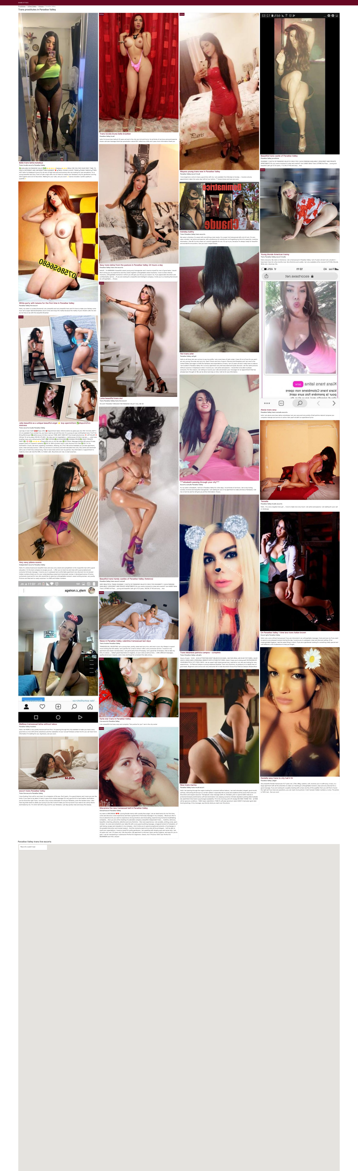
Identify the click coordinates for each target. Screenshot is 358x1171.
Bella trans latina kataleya (31, 163)
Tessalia (264, 501)
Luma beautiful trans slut (111, 398)
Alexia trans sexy (269, 410)
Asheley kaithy (187, 232)
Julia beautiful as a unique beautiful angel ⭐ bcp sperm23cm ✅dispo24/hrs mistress (54, 424)
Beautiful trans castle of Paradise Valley (279, 156)
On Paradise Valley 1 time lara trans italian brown (283, 632)
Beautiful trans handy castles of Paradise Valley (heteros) (126, 579)
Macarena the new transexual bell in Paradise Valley (124, 808)
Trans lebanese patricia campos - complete (200, 652)
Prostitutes (22, 6)
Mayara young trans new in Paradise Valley (200, 171)
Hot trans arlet (187, 354)
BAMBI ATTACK (23, 3)
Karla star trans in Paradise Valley (115, 719)
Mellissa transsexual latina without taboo (38, 724)
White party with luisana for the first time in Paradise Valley (46, 303)
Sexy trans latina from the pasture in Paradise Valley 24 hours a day (131, 265)
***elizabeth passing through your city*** (199, 482)
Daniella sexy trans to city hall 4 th (277, 778)
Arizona (40, 6)
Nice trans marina (188, 785)
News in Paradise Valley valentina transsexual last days (125, 641)
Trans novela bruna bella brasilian (115, 134)
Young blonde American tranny (275, 254)
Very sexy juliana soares (30, 562)
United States (32, 6)
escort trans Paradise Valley (32, 791)
